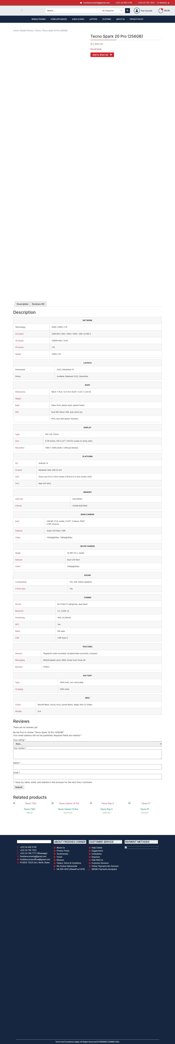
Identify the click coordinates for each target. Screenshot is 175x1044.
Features (19, 531)
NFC (17, 624)
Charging (19, 689)
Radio (17, 631)
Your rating (19, 740)
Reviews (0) (38, 304)
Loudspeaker (21, 582)
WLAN (18, 604)
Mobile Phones (26, 30)
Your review (19, 748)
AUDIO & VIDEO (78, 19)
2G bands (19, 334)
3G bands (19, 340)
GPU (17, 483)
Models (18, 711)
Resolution (19, 448)
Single (17, 553)
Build (17, 405)
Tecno (38, 30)
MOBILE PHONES (39, 19)
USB (17, 638)
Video (17, 537)
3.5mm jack (20, 589)
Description (22, 304)
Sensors (18, 653)
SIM (17, 412)
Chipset (18, 470)
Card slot (19, 499)
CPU (17, 477)
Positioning (20, 617)
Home (16, 30)
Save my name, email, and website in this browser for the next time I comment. (54, 782)
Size (17, 441)
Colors (18, 705)
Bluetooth (19, 611)
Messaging (20, 660)
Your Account (146, 11)
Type (17, 434)
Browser (18, 667)
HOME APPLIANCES (59, 19)
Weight (18, 398)
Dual (17, 521)
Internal (18, 506)
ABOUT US (120, 19)
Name (16, 763)
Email (16, 772)
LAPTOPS (93, 19)
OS (16, 463)
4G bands (19, 347)
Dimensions (20, 392)
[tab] (23, 304)
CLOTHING (106, 19)
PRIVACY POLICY (136, 19)
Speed (18, 354)
